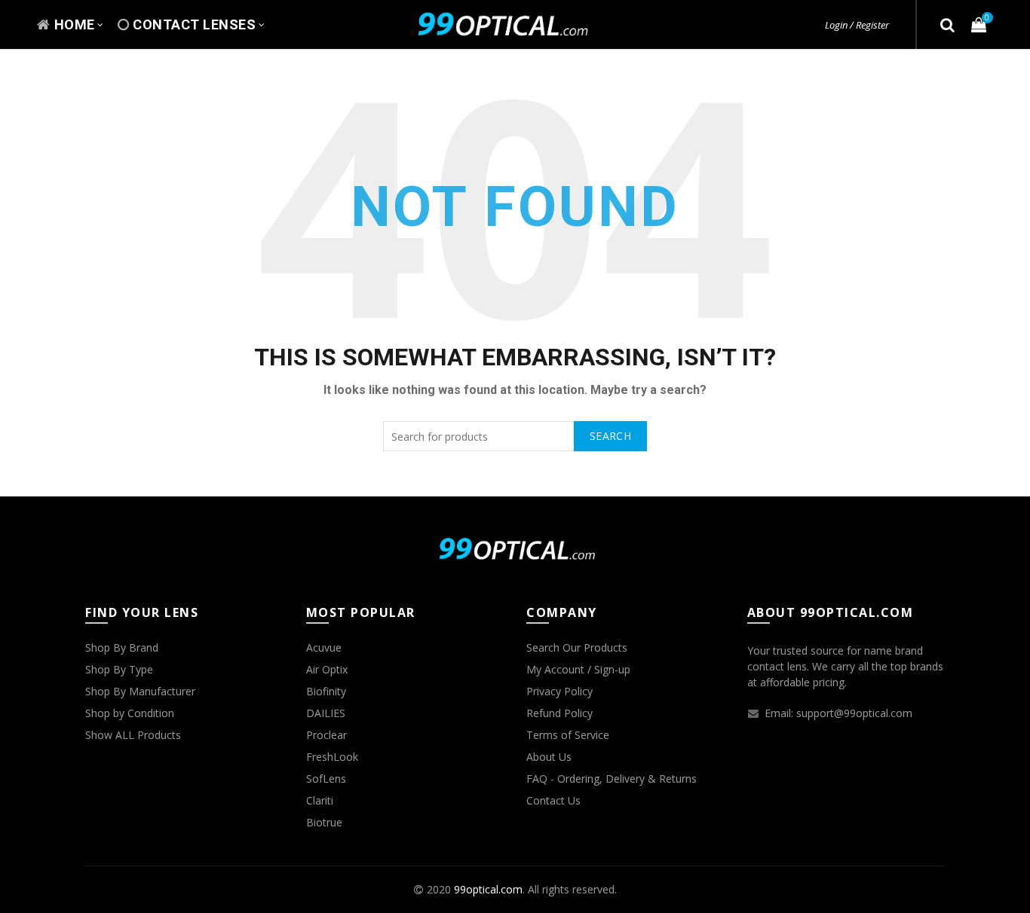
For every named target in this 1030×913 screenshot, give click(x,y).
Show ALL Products (133, 735)
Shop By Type (119, 669)
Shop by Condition (129, 713)
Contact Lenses (194, 24)
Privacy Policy (559, 691)
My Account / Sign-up (578, 669)
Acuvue (324, 647)
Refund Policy (559, 713)
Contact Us (553, 800)
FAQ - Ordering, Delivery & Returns (611, 778)
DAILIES (325, 713)
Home (74, 24)
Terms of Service (567, 735)
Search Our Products (576, 647)
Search (610, 436)
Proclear (326, 735)
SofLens (326, 778)
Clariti (319, 800)
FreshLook (332, 757)
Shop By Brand (121, 647)
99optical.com (488, 889)
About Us (549, 757)
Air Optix (327, 669)
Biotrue (324, 822)
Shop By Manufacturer (140, 691)
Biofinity (326, 691)
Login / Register (857, 25)
